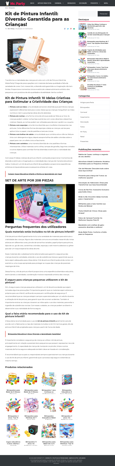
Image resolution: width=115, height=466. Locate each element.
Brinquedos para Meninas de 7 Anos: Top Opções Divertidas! (98, 42)
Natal (106, 3)
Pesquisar (104, 14)
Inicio (32, 3)
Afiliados (82, 458)
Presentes (94, 3)
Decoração (83, 3)
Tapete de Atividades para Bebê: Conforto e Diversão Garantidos (96, 51)
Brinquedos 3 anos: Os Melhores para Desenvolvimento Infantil (97, 77)
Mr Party (83, 132)
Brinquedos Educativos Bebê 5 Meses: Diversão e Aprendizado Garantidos (98, 60)
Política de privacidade (60, 458)
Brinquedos (71, 3)
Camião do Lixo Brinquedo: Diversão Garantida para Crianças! (98, 33)
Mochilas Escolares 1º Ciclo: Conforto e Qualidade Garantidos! (96, 86)
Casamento (84, 117)
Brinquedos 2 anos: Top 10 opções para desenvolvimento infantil (97, 69)
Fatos (82, 127)
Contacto (48, 458)
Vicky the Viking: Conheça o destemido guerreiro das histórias (97, 26)
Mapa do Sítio (73, 458)
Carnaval (58, 3)
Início (6, 8)
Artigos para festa (44, 3)
